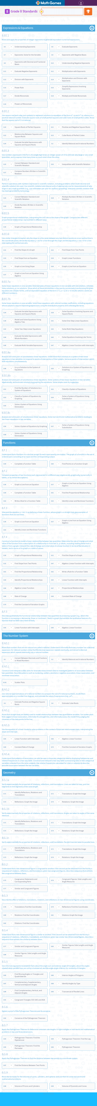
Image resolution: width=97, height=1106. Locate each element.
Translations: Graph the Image (74, 793)
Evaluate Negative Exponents (26, 71)
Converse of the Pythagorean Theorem (30, 1018)
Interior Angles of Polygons (73, 975)
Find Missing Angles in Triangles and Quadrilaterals (29, 975)
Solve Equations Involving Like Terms (76, 337)
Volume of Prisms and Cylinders (27, 1086)
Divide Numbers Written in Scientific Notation (29, 206)
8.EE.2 (5, 111)
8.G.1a (5, 780)
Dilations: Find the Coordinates (27, 923)
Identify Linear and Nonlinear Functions (78, 501)
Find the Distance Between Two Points (30, 1065)
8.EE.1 (5, 35)
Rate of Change (21, 596)
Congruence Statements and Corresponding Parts (26, 880)
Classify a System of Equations (74, 389)
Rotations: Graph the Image (73, 802)
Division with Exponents (24, 79)
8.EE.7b (6, 299)
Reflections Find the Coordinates (75, 907)
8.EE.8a (6, 352)
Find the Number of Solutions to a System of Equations (28, 389)
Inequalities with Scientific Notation (76, 164)
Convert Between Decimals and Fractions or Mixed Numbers (31, 659)
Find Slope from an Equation (26, 258)
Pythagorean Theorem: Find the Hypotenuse (27, 1038)
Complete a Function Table (25, 464)
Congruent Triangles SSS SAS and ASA (30, 1000)
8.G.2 (5, 864)
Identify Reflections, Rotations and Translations (28, 793)
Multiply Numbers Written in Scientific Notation (77, 198)
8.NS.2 (5, 689)
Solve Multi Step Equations (72, 329)
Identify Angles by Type (71, 983)
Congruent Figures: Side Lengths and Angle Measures (76, 880)
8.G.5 (5, 962)
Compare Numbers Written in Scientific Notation (30, 172)
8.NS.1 (5, 643)
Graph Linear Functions (71, 258)
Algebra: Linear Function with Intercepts (78, 345)
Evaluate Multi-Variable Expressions (29, 345)
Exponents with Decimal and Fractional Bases (30, 63)
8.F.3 (4, 508)
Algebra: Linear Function (24, 588)
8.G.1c (5, 838)
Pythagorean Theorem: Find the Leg (76, 1039)
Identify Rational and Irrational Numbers (78, 143)
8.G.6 (5, 1007)
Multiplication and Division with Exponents (74, 79)
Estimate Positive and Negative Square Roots (30, 703)
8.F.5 (4, 611)
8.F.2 (4, 471)
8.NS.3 (5, 725)
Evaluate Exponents (69, 46)
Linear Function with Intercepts (74, 580)
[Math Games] (48, 3)
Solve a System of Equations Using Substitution (75, 397)
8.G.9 (5, 1072)
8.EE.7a (6, 282)
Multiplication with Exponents (74, 71)
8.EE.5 (5, 213)
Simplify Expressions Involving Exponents (74, 87)
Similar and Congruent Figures (27, 888)
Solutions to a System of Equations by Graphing (77, 368)
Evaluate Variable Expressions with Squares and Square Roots (28, 143)
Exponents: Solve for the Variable (28, 55)
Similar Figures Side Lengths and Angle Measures (77, 946)
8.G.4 (5, 930)
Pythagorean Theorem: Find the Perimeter (27, 1047)
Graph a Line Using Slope (25, 266)
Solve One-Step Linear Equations (75, 321)
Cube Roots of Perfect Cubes (73, 135)
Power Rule (19, 87)
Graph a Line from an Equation (74, 266)
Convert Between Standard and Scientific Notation (27, 164)
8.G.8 (5, 1054)
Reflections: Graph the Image (26, 802)
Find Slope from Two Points (73, 250)
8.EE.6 (5, 234)
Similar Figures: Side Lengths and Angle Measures (30, 954)
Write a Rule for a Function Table (27, 501)
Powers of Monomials (23, 104)
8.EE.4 (5, 179)
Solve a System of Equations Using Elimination (28, 405)
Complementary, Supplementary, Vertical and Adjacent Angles (28, 983)
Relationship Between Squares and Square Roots (28, 135)
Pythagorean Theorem (71, 1047)
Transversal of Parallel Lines (73, 991)
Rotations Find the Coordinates (27, 915)
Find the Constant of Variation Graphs (29, 604)
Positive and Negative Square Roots (76, 127)
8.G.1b (5, 809)
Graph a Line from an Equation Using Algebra (29, 274)
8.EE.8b (6, 375)
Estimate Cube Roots (70, 703)
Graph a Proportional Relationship (28, 227)
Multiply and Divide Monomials (74, 96)
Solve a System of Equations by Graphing (31, 426)
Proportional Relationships (73, 588)
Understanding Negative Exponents (76, 63)
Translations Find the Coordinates (28, 907)
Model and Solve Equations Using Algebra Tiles (28, 320)
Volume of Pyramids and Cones (74, 1086)
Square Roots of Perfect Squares (27, 127)
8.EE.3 (5, 151)
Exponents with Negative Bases (74, 55)
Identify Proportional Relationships (29, 580)
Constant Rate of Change (72, 596)
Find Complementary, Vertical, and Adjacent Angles (28, 991)
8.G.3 (5, 896)
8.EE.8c (6, 413)
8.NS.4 (5, 754)
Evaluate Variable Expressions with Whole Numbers (28, 337)
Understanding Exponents (25, 46)
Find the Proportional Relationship (76, 492)
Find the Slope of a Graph (25, 250)
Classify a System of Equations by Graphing (28, 397)
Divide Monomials (22, 96)
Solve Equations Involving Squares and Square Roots (77, 312)
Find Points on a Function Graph (75, 464)
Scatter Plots (20, 682)
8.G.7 (5, 1025)
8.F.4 (4, 537)
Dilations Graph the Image (72, 915)
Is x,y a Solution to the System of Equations (27, 368)
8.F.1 (4, 450)
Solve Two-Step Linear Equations (28, 329)
